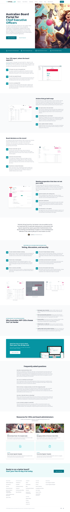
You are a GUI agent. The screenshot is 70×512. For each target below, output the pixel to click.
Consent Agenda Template (50, 484)
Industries (31, 1)
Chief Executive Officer (20, 490)
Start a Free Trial (11, 37)
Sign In (62, 1)
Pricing (36, 1)
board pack (8, 63)
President (17, 484)
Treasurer (17, 488)
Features (19, 1)
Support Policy (38, 492)
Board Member (18, 492)
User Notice (38, 490)
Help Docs (28, 502)
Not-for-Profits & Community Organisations (9, 491)
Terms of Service (39, 486)
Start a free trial (59, 471)
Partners (40, 1)
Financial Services (9, 488)
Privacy (37, 484)
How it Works (25, 1)
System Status (28, 498)
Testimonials (28, 484)
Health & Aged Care (9, 482)
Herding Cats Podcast (30, 488)
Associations (8, 484)
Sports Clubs (8, 497)
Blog (45, 1)
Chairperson (18, 482)
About (27, 482)
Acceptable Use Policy (40, 488)
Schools (7, 486)
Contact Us (28, 504)
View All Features (22, 37)
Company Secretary (19, 486)
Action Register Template (50, 482)
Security (37, 482)
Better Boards (50, 1)
